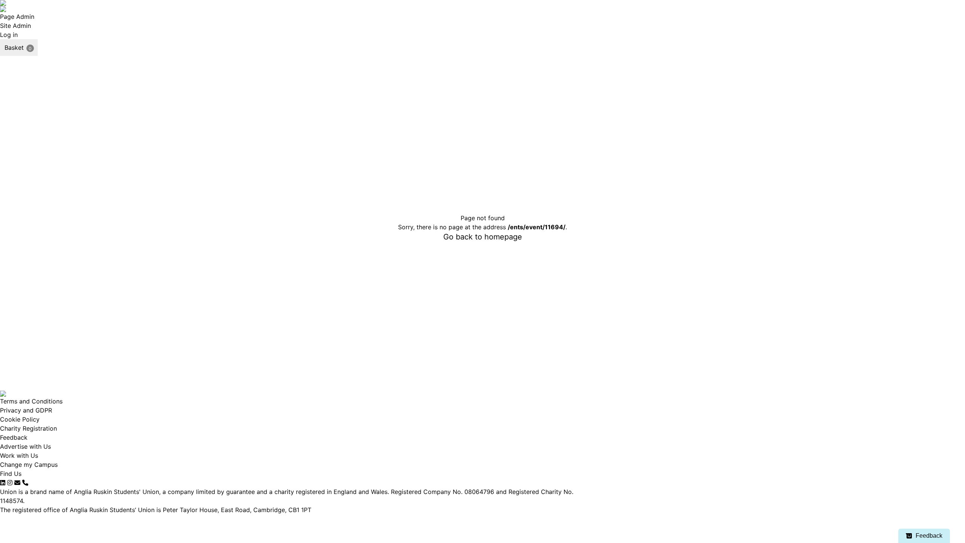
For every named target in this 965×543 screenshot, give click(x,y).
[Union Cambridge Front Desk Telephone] (25, 482)
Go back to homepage (482, 236)
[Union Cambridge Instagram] (9, 482)
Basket (14, 47)
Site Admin (15, 25)
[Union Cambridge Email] (17, 482)
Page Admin (17, 16)
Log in (9, 34)
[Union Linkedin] (2, 482)
